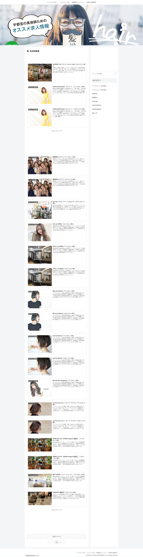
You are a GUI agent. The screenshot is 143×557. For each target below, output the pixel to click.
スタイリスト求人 (91, 552)
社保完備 (94, 101)
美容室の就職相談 (113, 552)
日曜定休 (94, 94)
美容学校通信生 (96, 109)
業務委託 (94, 97)
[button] (115, 73)
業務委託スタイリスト (102, 552)
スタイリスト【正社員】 (99, 90)
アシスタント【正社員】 (99, 86)
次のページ (57, 536)
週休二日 (94, 113)
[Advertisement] (57, 56)
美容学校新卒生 (96, 105)
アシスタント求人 (81, 552)
